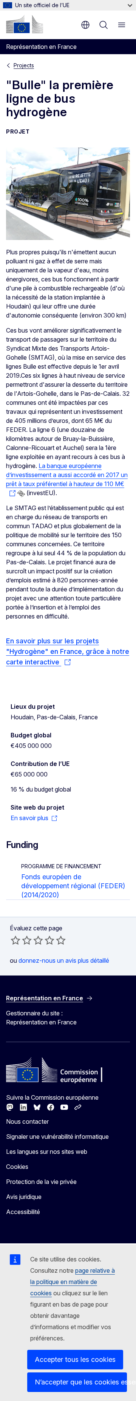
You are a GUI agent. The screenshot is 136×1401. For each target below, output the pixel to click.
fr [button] (85, 25)
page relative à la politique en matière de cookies (72, 1282)
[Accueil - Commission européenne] (24, 24)
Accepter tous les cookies (75, 1359)
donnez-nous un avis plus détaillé (64, 960)
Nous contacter (27, 1121)
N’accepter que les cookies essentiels (81, 1382)
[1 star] (15, 940)
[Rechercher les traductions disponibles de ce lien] (21, 493)
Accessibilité (23, 1212)
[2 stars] (21, 940)
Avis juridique (24, 1196)
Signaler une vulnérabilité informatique (57, 1136)
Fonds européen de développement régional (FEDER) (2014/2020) (73, 886)
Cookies (17, 1166)
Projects (24, 65)
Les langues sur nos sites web (46, 1151)
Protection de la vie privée (41, 1181)
